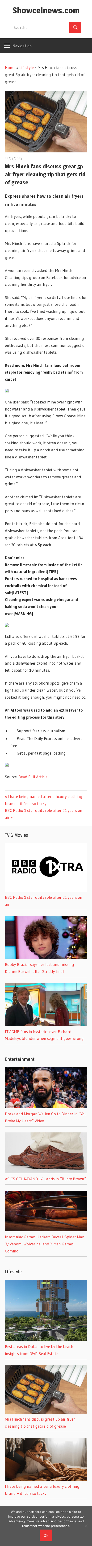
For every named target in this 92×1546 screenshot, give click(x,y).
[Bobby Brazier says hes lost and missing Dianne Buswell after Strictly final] (46, 957)
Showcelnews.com (46, 10)
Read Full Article (32, 776)
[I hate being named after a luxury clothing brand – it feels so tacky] (46, 1479)
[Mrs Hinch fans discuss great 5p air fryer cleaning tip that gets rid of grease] (46, 1412)
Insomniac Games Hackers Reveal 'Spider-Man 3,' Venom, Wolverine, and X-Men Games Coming (44, 1243)
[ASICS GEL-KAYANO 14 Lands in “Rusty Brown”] (46, 1171)
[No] (86, 1525)
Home (10, 67)
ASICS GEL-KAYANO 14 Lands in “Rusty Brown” (45, 1178)
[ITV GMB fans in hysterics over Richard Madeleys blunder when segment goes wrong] (46, 1024)
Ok (46, 1535)
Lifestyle (26, 67)
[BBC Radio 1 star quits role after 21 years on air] (46, 890)
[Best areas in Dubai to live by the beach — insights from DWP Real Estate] (46, 1339)
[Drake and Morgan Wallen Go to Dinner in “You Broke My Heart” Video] (46, 1106)
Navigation (22, 45)
